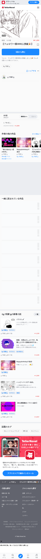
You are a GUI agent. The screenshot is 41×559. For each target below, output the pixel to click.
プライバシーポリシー (17, 529)
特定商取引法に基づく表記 (22, 524)
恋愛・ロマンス (26, 493)
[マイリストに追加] (38, 44)
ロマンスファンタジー (28, 497)
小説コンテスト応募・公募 (9, 500)
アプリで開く (34, 2)
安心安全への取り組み (8, 524)
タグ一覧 (4, 497)
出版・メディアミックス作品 (9, 505)
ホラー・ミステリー (28, 504)
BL (23, 508)
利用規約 (5, 521)
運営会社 (27, 529)
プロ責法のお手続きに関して (28, 526)
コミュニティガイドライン (31, 521)
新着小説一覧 (6, 493)
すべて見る (35, 134)
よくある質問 (34, 524)
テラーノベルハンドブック (16, 521)
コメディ (25, 515)
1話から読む (20, 52)
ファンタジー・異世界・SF (30, 500)
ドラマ (24, 512)
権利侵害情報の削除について (12, 526)
